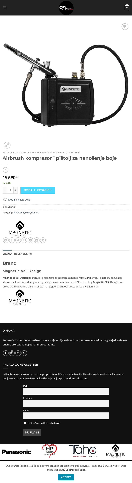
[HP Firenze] (49, 451)
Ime (25, 385)
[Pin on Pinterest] (30, 240)
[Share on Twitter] (18, 240)
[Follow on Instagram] (12, 353)
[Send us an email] (18, 353)
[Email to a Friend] (24, 240)
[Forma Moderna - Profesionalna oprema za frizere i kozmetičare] (66, 7)
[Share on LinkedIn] (37, 240)
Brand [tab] (7, 254)
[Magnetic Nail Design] (20, 228)
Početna (8, 152)
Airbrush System (22, 212)
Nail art (73, 152)
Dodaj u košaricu (38, 190)
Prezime (27, 398)
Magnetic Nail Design (51, 152)
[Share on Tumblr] (43, 240)
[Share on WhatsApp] (6, 240)
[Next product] (5, 169)
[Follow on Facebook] (6, 353)
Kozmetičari (25, 152)
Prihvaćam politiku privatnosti (44, 423)
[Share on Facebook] (12, 240)
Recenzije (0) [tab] (23, 254)
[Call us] (24, 353)
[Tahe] (82, 451)
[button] (5, 7)
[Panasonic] (16, 452)
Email (26, 410)
